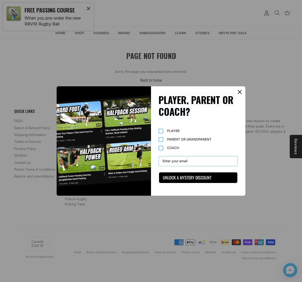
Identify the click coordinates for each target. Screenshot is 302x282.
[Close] (239, 92)
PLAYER (173, 131)
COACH (173, 148)
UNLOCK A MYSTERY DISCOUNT (187, 177)
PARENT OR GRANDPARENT (189, 139)
